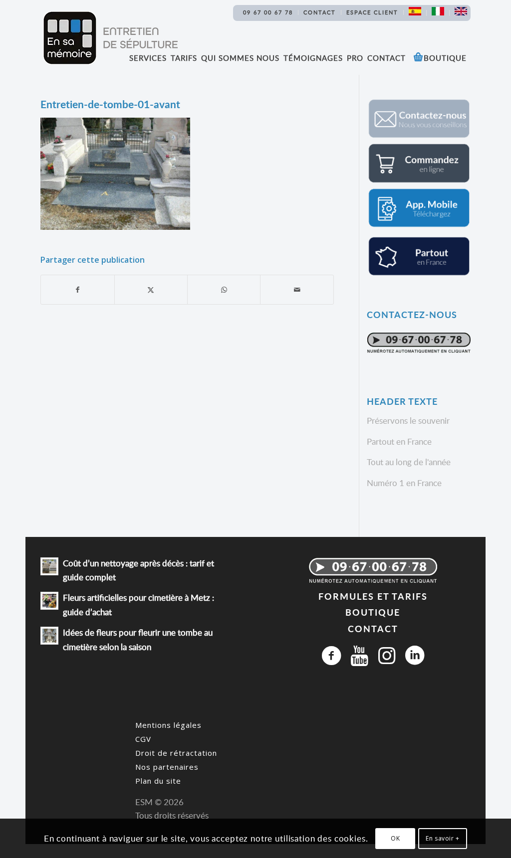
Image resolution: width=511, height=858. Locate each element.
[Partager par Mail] (296, 289)
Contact (319, 12)
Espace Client (372, 12)
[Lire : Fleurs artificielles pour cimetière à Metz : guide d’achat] (49, 601)
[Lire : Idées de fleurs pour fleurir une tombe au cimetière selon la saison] (49, 636)
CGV (143, 739)
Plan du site (158, 781)
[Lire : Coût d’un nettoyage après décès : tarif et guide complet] (49, 566)
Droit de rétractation (176, 753)
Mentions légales (168, 725)
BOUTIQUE (372, 612)
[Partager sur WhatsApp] (224, 289)
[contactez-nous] (419, 136)
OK (395, 838)
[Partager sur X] (151, 289)
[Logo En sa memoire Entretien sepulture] (110, 37)
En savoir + (443, 838)
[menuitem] (268, 12)
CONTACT (373, 628)
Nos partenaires (167, 767)
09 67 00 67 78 (268, 12)
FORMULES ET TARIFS (373, 596)
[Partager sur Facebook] (77, 289)
